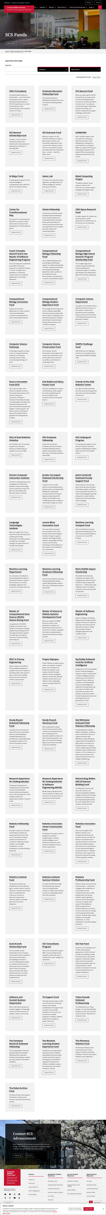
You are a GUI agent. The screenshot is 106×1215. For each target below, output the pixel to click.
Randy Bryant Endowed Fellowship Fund (19, 723)
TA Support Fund (50, 997)
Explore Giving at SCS (16, 51)
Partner (89, 2)
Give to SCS (31, 1183)
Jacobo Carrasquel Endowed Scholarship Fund (52, 478)
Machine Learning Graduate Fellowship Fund (52, 572)
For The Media (32, 1194)
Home (7, 51)
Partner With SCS (33, 1187)
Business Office (91, 1192)
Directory (89, 1181)
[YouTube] (15, 1198)
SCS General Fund (84, 91)
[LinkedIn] (19, 1194)
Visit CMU (50, 1200)
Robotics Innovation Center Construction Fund (52, 826)
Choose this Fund (15, 115)
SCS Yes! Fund (82, 943)
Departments (75, 69)
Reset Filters (97, 77)
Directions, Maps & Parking (55, 1192)
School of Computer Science (21, 3)
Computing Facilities (92, 1188)
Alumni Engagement (34, 1191)
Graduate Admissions (54, 1188)
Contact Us (31, 1179)
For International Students (74, 1193)
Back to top (97, 1202)
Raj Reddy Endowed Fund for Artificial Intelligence (85, 662)
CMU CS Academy (17, 91)
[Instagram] (14, 1194)
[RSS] (19, 1198)
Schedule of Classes (72, 1181)
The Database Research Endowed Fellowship (18, 1043)
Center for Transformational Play (18, 212)
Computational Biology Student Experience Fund (50, 301)
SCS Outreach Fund (51, 132)
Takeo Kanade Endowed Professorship (83, 1000)
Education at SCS (52, 1181)
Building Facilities (91, 1185)
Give (97, 2)
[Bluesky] (5, 1194)
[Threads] (5, 1198)
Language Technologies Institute (15, 525)
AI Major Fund (16, 176)
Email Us (17, 1155)
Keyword (8, 65)
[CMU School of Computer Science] (19, 9)
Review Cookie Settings (75, 1209)
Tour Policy (51, 1196)
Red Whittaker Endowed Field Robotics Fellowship (85, 723)
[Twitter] (10, 1198)
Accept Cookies (89, 1209)
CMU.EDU (7, 3)
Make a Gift (10, 43)
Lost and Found (91, 1196)
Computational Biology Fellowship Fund (51, 253)
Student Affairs (71, 1190)
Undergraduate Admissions (55, 1185)
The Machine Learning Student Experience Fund (51, 1043)
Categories (42, 69)
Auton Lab (47, 176)
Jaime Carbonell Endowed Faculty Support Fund (84, 478)
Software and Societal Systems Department (17, 1000)
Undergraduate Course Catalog (73, 1185)
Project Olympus (50, 659)
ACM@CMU (81, 132)
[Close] (103, 1209)
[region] (53, 1209)
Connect (31, 1174)
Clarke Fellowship (51, 209)
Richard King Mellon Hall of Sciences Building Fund (85, 781)
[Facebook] (10, 1194)
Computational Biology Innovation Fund (18, 301)
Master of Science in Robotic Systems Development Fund (52, 614)
